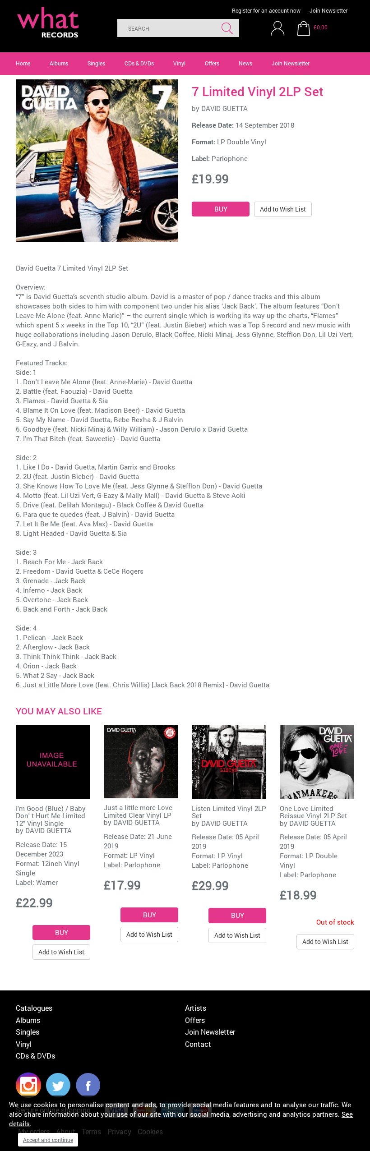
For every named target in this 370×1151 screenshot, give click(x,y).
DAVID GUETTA (224, 108)
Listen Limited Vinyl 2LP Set (229, 812)
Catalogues (34, 1008)
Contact (198, 1044)
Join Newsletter (328, 10)
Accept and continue (48, 1139)
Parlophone (230, 158)
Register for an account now (266, 10)
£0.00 (321, 27)
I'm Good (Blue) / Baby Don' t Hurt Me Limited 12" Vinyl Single (51, 816)
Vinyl (179, 63)
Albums (59, 63)
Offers (212, 63)
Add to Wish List (283, 209)
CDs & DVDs (139, 63)
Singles (96, 63)
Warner (47, 882)
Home (23, 63)
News (245, 63)
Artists (195, 1008)
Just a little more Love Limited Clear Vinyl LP (138, 811)
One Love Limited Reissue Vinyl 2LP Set (313, 812)
